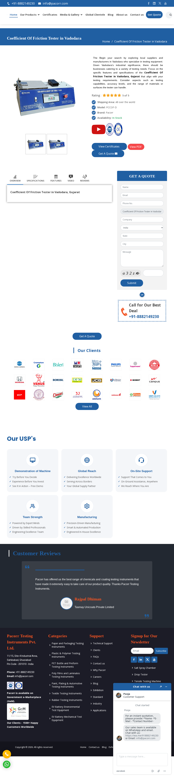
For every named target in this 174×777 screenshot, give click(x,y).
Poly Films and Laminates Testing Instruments (66, 675)
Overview (15, 180)
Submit (131, 283)
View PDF (136, 147)
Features (56, 180)
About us (121, 14)
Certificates (50, 14)
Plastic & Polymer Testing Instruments (66, 655)
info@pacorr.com (55, 3)
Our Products (28, 14)
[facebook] (147, 3)
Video (71, 180)
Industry (97, 703)
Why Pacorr (99, 670)
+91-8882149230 (23, 3)
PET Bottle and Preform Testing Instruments (65, 665)
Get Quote (154, 14)
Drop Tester (141, 674)
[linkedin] (153, 3)
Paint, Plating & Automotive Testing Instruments (67, 685)
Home (13, 14)
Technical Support (103, 643)
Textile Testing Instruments (67, 693)
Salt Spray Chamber (145, 667)
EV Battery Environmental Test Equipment (66, 708)
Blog (111, 14)
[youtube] (164, 3)
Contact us (137, 14)
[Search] (171, 14)
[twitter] (158, 3)
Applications (99, 710)
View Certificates (109, 146)
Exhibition (98, 690)
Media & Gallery (69, 14)
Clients (96, 650)
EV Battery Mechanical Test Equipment (67, 718)
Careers (97, 676)
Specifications (35, 180)
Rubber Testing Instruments (67, 700)
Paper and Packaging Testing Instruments (68, 645)
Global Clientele (95, 14)
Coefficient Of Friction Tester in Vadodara (140, 41)
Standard (98, 697)
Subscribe (161, 650)
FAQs (96, 656)
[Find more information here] (142, 728)
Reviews (84, 180)
